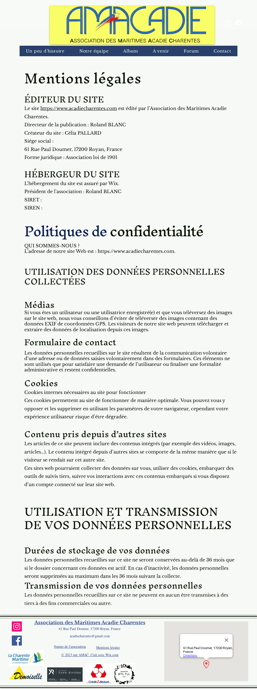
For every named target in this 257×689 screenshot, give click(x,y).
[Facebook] (238, 23)
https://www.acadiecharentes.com (78, 108)
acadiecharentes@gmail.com (90, 636)
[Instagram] (228, 23)
